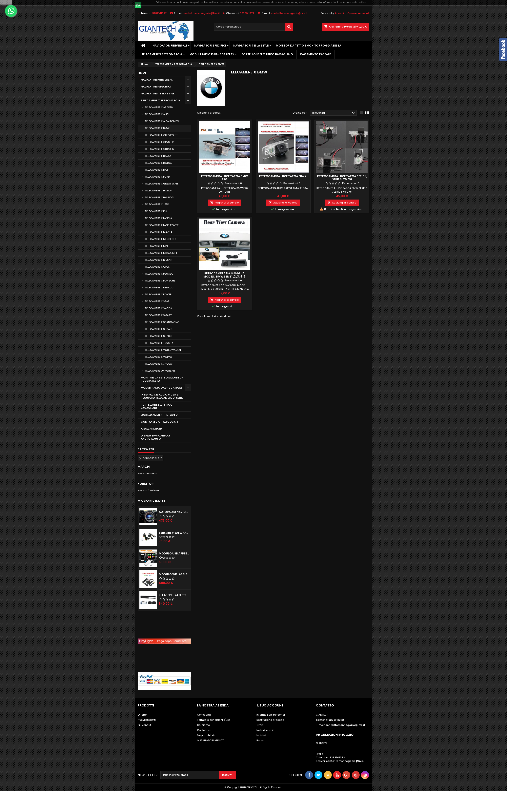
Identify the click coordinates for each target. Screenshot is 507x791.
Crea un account (358, 13)
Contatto (325, 705)
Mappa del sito (206, 735)
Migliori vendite (151, 500)
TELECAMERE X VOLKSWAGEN (163, 350)
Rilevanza (334, 113)
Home (142, 73)
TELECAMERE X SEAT (157, 301)
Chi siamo (203, 725)
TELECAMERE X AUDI (157, 114)
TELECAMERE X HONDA (158, 190)
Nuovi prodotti (147, 720)
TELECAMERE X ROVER (158, 294)
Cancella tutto (150, 458)
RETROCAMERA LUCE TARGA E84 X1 (283, 176)
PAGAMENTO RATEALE (315, 54)
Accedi (339, 13)
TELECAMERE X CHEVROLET (161, 135)
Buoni (260, 740)
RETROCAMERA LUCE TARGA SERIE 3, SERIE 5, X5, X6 (342, 177)
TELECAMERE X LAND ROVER (162, 225)
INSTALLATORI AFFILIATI (210, 740)
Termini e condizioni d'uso (214, 720)
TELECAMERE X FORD (157, 177)
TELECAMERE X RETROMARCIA (161, 54)
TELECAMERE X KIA (156, 211)
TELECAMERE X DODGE (158, 163)
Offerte (142, 715)
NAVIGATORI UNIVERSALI (170, 46)
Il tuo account (269, 705)
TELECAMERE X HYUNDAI (159, 197)
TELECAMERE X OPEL (157, 267)
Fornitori (146, 483)
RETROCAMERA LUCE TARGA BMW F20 (224, 177)
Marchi (144, 466)
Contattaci (204, 730)
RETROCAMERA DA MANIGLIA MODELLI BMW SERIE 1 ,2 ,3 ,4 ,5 (224, 275)
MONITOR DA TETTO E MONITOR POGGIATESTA (308, 46)
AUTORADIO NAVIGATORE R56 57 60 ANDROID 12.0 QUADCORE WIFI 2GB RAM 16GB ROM (174, 511)
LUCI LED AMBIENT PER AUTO (159, 415)
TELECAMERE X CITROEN (159, 149)
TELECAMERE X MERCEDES (160, 239)
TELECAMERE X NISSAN (158, 260)
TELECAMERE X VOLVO (158, 357)
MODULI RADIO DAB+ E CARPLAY (212, 54)
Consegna (204, 715)
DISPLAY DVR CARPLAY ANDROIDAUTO (155, 437)
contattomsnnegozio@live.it (201, 13)
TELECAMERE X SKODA (158, 308)
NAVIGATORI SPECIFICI (210, 46)
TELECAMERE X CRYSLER (159, 142)
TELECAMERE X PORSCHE (160, 280)
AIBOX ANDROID (151, 429)
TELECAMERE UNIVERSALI (160, 371)
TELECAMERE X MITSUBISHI (161, 253)
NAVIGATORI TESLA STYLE (251, 46)
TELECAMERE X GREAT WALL (161, 183)
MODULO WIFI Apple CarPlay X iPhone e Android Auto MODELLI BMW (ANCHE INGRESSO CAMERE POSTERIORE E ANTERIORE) (174, 574)
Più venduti (145, 725)
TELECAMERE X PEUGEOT (160, 274)
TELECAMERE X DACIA (158, 156)
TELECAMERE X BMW (157, 128)
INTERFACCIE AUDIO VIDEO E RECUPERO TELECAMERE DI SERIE (162, 396)
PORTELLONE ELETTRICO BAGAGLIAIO (267, 54)
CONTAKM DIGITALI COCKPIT (160, 422)
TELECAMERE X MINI (156, 246)
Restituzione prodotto (270, 720)
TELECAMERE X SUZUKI (158, 336)
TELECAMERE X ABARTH (159, 107)
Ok (6, 2)
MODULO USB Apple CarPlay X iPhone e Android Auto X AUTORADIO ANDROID (174, 553)
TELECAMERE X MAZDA (158, 232)
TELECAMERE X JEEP (157, 204)
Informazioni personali (270, 715)
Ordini (260, 725)
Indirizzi (261, 735)
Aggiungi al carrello (224, 202)
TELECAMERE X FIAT (156, 170)
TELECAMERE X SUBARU (159, 329)
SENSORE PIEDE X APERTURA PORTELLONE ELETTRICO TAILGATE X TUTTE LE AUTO (174, 532)
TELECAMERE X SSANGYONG (162, 322)
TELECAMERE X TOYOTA (159, 343)
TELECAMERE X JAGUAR (159, 364)
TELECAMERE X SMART (158, 315)
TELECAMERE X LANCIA (158, 218)
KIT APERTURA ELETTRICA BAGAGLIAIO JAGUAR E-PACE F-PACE (174, 595)
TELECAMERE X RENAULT (159, 287)
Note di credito (265, 730)
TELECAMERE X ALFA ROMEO (162, 121)
